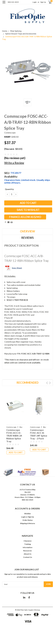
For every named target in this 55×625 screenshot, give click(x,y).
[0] (48, 2)
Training (27, 544)
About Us (27, 554)
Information (27, 547)
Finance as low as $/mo (25, 216)
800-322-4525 (13, 2)
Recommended (27, 382)
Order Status (27, 520)
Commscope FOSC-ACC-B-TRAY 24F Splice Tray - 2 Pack (38, 434)
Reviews (27, 237)
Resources (27, 551)
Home (4, 31)
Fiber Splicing (15, 31)
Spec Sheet (17, 267)
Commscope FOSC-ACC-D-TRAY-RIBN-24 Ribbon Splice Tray (14, 436)
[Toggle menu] (4, 4)
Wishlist (27, 513)
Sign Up (43, 2)
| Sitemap (36, 610)
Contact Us (27, 557)
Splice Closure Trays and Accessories (20, 34)
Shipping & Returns (27, 523)
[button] (28, 472)
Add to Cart (16, 452)
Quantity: (9, 189)
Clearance (27, 541)
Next (50, 383)
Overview (27, 231)
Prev (47, 383)
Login (35, 2)
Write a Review (14, 162)
